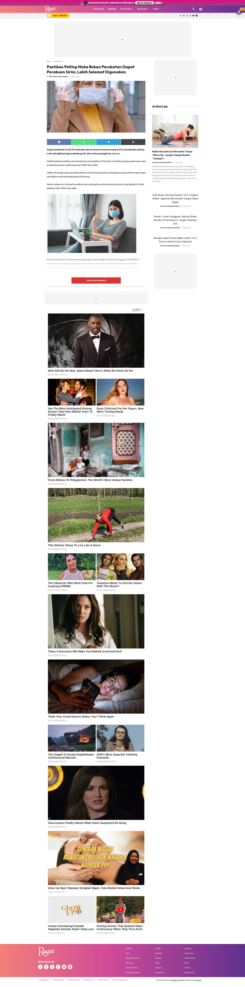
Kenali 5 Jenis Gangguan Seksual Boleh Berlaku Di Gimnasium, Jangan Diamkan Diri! (175, 220)
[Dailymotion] (196, 15)
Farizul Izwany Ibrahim (162, 162)
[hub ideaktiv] (200, 8)
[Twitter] (187, 15)
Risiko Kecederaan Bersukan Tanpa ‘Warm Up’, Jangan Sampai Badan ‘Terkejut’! (172, 155)
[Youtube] (193, 15)
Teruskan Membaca (96, 280)
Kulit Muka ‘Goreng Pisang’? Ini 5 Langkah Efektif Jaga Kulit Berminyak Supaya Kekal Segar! (175, 198)
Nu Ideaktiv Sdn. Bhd (177, 980)
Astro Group (197, 980)
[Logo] (50, 9)
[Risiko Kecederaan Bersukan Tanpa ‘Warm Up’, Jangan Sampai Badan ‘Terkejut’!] (175, 131)
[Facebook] (180, 15)
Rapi (49, 61)
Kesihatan (58, 61)
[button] (193, 9)
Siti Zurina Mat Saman (58, 76)
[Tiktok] (190, 15)
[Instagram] (183, 15)
